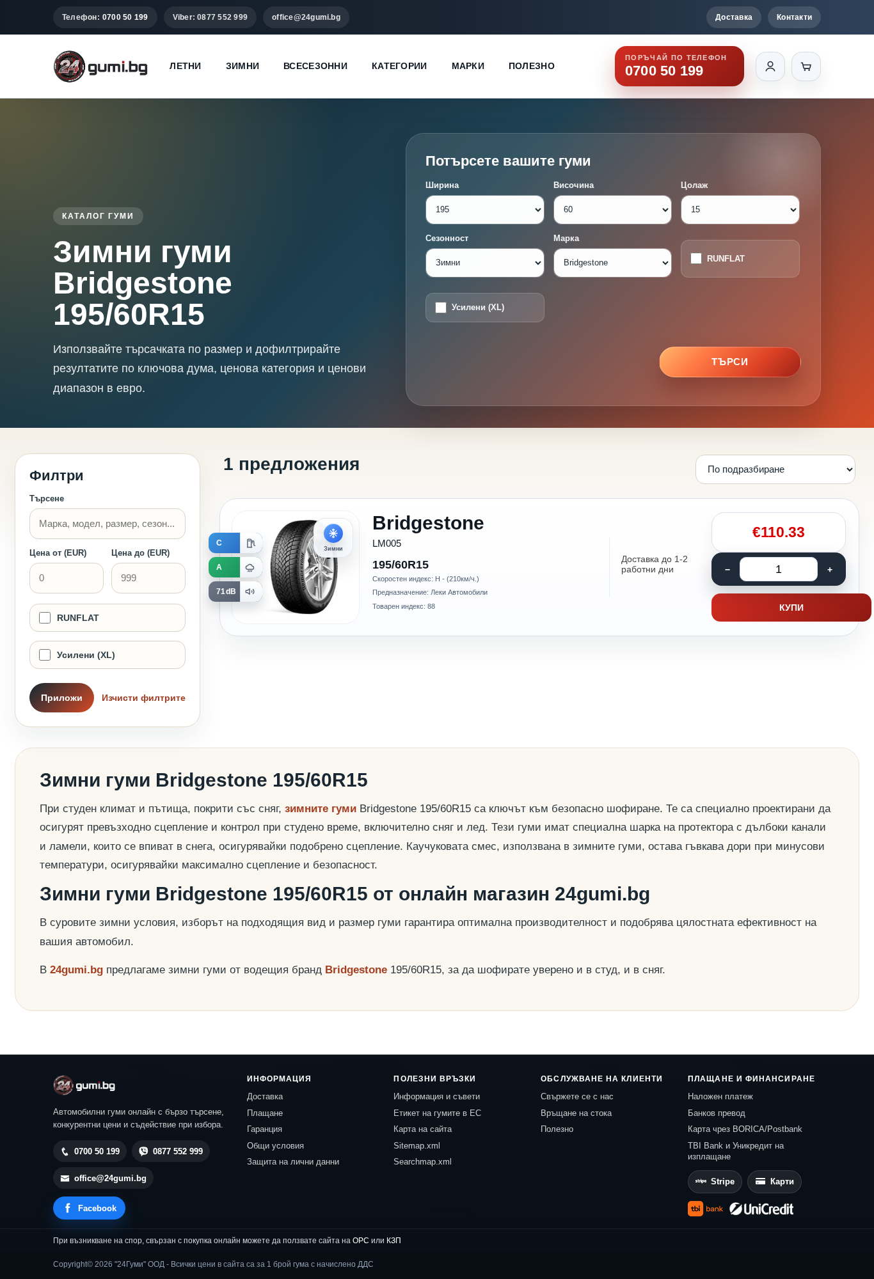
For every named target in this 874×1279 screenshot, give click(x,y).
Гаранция (264, 1129)
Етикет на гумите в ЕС (437, 1113)
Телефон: (105, 17)
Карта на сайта (422, 1129)
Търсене (46, 498)
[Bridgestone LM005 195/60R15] (539, 567)
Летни (185, 66)
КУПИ (791, 607)
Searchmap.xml (422, 1161)
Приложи (62, 698)
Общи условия (275, 1145)
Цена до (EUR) (140, 553)
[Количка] (806, 66)
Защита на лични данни (293, 1161)
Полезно (532, 66)
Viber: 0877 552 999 (210, 17)
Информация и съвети (436, 1096)
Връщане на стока (576, 1113)
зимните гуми (320, 809)
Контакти (794, 17)
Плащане (265, 1113)
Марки (468, 66)
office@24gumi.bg (306, 17)
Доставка (733, 17)
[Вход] (770, 66)
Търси (730, 361)
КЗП (393, 1240)
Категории (399, 66)
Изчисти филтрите (144, 698)
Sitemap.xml (416, 1145)
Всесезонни (315, 66)
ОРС (361, 1240)
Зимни (242, 66)
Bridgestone (357, 970)
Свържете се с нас (577, 1096)
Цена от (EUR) (57, 553)
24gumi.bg (76, 970)
